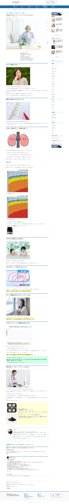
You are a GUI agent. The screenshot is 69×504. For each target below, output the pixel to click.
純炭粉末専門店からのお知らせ (45, 7)
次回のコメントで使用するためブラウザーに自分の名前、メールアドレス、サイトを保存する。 (20, 484)
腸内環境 (53, 94)
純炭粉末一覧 (54, 125)
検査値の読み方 (54, 68)
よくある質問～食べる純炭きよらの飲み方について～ (59, 41)
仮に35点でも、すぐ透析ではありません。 (26, 57)
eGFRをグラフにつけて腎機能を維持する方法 (27, 59)
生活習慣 (53, 86)
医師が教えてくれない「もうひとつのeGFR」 (27, 60)
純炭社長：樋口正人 (12, 457)
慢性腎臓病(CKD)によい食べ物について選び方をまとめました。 (59, 52)
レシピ (53, 109)
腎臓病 (53, 63)
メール (7, 482)
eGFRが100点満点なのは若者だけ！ (25, 56)
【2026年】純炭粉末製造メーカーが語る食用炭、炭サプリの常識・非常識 (59, 47)
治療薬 (53, 73)
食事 (52, 107)
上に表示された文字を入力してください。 (12, 486)
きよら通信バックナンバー (53, 7)
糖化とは (53, 104)
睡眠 (52, 91)
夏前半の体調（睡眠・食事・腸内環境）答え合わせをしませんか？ (59, 19)
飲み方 (53, 130)
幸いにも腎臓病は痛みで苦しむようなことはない (27, 58)
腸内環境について (26, 495)
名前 (7, 481)
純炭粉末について (40, 495)
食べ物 (53, 81)
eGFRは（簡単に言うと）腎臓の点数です (26, 54)
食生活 (53, 78)
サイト (7, 483)
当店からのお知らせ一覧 (55, 138)
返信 (8, 471)
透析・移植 (53, 76)
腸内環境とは (54, 117)
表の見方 (22, 55)
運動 (52, 89)
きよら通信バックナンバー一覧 (56, 143)
